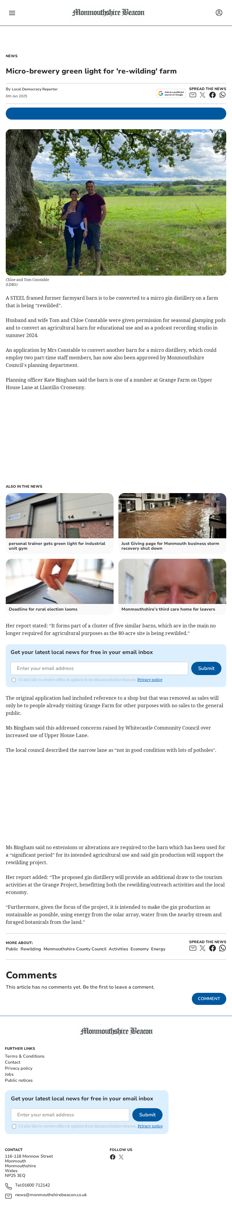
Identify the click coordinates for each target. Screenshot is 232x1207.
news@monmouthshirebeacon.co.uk (51, 1195)
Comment (209, 999)
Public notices (19, 1080)
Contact (12, 1062)
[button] (12, 13)
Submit (206, 668)
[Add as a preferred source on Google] (171, 93)
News (12, 56)
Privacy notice (149, 679)
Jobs (9, 1074)
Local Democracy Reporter (35, 89)
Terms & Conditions (24, 1056)
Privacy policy (18, 1068)
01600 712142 (36, 1185)
